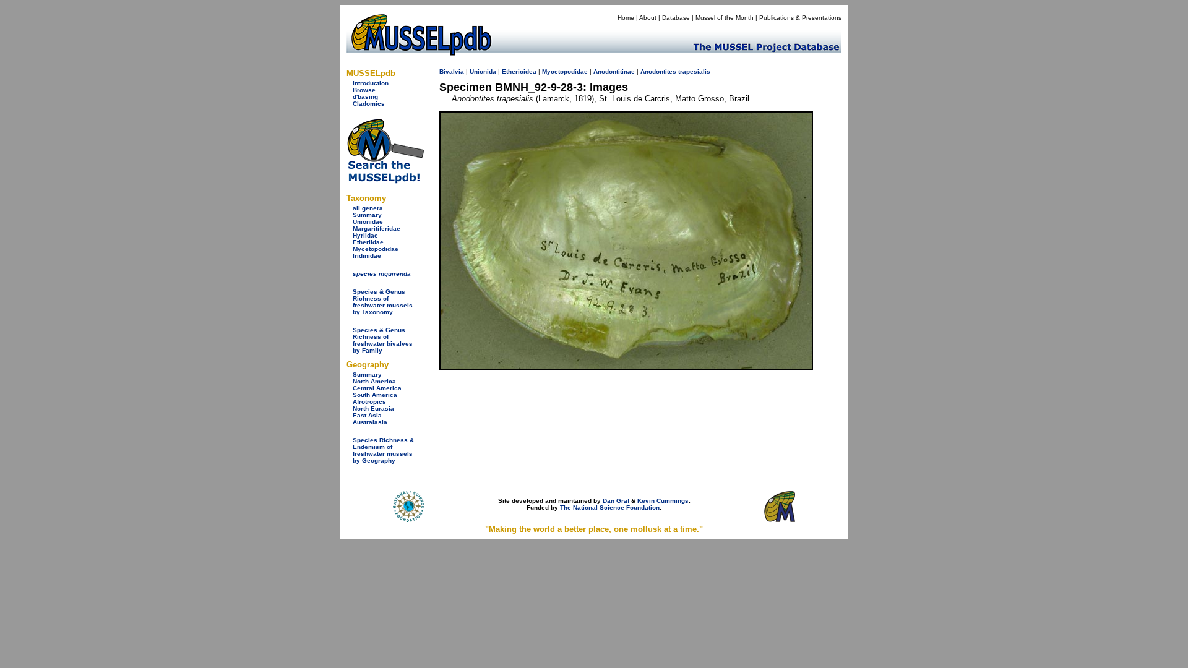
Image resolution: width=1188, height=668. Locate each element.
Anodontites (658, 71)
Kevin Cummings (663, 500)
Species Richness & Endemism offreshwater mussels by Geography (383, 450)
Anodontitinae (614, 71)
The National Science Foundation (610, 507)
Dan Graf (616, 500)
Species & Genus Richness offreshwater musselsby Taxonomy (383, 301)
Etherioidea (519, 71)
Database (676, 17)
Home (626, 17)
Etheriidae (368, 242)
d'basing (365, 96)
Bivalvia (451, 71)
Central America (377, 388)
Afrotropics (369, 401)
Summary (367, 215)
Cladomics (369, 103)
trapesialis (694, 71)
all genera (368, 208)
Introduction (371, 83)
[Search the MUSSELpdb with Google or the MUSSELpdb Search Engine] (385, 181)
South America (375, 395)
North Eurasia (373, 408)
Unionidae (368, 221)
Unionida (483, 71)
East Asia (367, 415)
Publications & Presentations (800, 17)
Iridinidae (367, 255)
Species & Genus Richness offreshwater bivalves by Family (383, 340)
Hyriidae (365, 235)
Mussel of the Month (724, 17)
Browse (364, 90)
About (647, 17)
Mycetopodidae (375, 249)
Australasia (370, 422)
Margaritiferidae (376, 228)
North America (374, 381)
